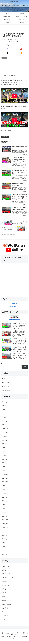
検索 (2, 363)
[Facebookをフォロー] (21, 44)
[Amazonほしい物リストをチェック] (21, 52)
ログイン (4, 378)
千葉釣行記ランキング (14, 319)
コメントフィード (6, 386)
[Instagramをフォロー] (7, 48)
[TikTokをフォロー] (7, 52)
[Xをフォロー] (7, 44)
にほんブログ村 (14, 306)
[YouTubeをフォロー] (21, 48)
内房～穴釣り (6, 136)
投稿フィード (5, 382)
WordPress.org (6, 390)
